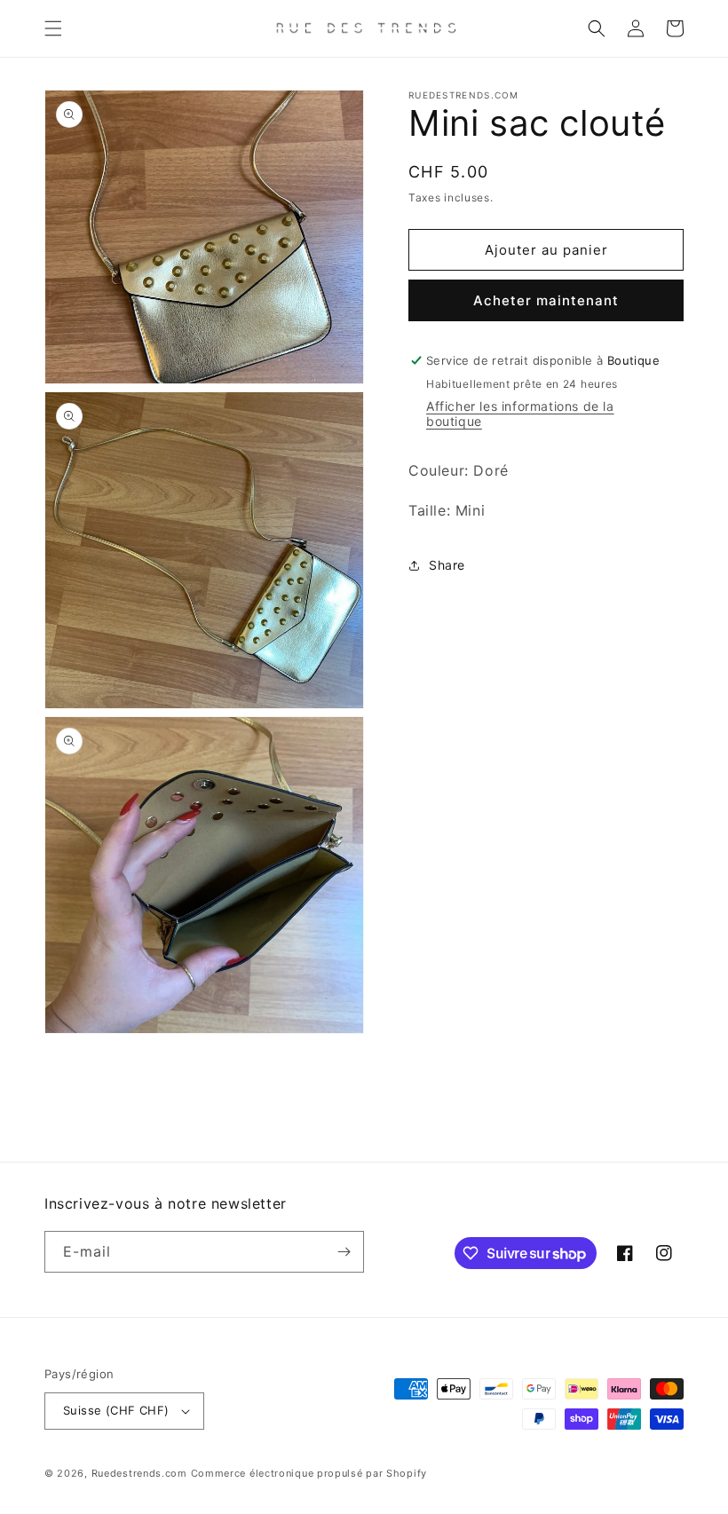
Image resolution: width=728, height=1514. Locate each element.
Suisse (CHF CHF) (116, 1410)
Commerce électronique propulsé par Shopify (309, 1473)
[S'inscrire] (343, 1252)
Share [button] (447, 564)
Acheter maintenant (546, 300)
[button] (53, 28)
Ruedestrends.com (139, 1473)
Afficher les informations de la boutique (520, 413)
